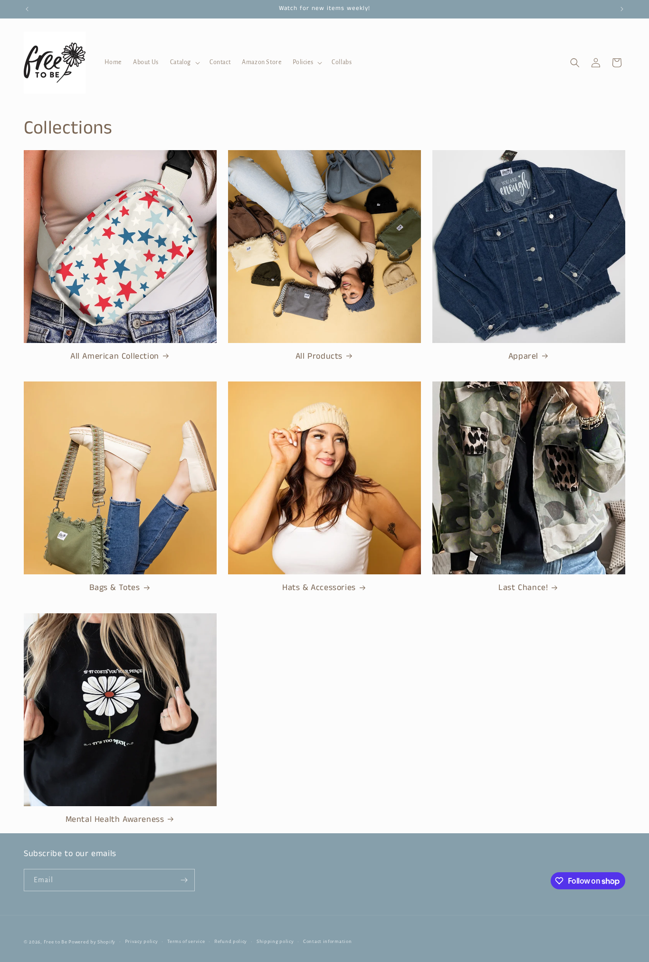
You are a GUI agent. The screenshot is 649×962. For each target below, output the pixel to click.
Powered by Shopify (91, 941)
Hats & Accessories (319, 587)
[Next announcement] (621, 9)
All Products (319, 356)
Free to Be (55, 941)
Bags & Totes (114, 587)
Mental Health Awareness (115, 819)
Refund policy (230, 941)
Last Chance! (523, 587)
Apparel (523, 356)
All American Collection (114, 356)
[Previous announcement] (27, 9)
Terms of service (186, 941)
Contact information (327, 941)
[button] (184, 62)
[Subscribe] (183, 880)
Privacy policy (141, 941)
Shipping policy (275, 941)
